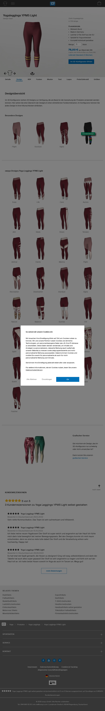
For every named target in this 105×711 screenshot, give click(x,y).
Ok (68, 379)
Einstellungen (47, 379)
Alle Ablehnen (32, 379)
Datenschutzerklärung (34, 370)
